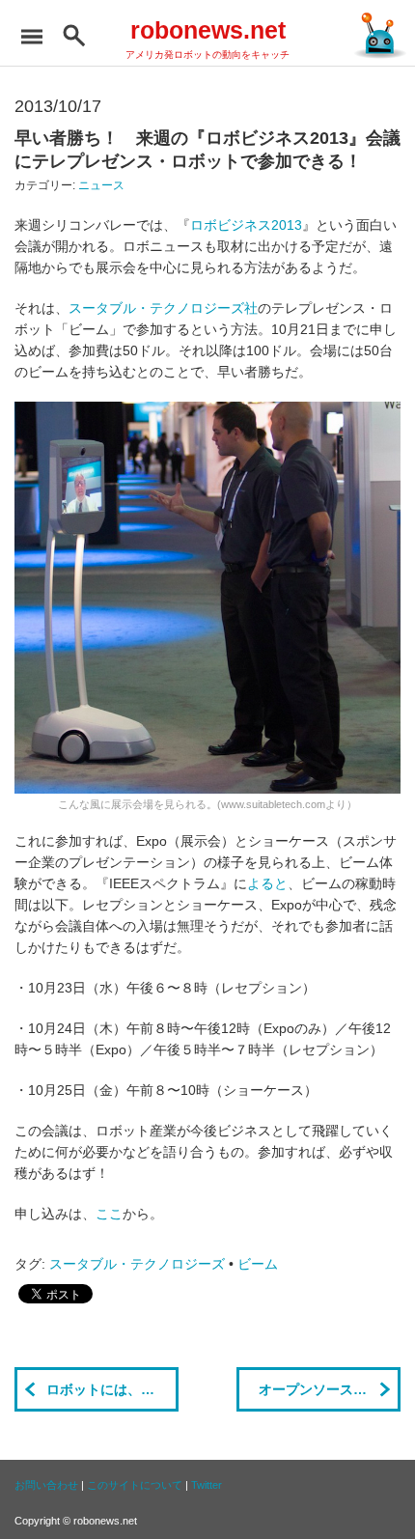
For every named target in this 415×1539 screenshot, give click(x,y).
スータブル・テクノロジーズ (137, 1264)
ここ (109, 1213)
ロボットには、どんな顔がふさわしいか (112, 1389)
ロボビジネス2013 (246, 225)
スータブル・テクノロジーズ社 (163, 308)
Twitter (206, 1485)
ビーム (257, 1264)
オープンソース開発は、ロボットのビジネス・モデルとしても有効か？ (330, 1389)
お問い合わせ (46, 1485)
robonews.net (208, 29)
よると (267, 883)
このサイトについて (134, 1485)
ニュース (101, 185)
